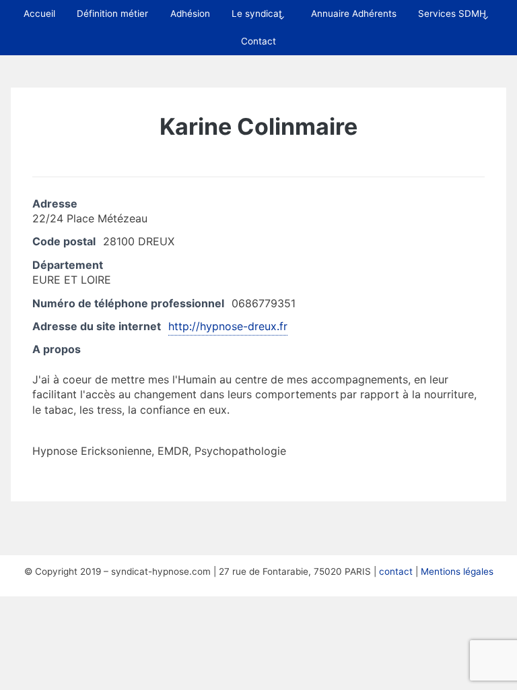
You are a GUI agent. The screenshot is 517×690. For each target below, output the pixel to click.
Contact (258, 41)
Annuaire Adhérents (354, 13)
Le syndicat (257, 13)
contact (396, 571)
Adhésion (190, 13)
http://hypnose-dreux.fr (227, 326)
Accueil (39, 13)
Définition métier (112, 13)
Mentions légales (457, 571)
